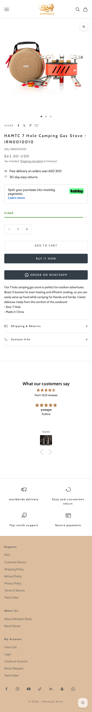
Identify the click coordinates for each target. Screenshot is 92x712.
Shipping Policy (14, 569)
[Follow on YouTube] (29, 689)
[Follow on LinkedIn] (51, 689)
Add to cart (46, 245)
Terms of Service (14, 590)
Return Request (14, 668)
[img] (46, 390)
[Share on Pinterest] (30, 125)
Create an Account (16, 661)
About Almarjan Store (18, 619)
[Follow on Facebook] (6, 689)
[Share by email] (36, 125)
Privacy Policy (12, 583)
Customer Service (15, 562)
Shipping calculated (31, 161)
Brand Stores (12, 626)
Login (7, 654)
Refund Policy (13, 576)
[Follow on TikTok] (40, 689)
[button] (43, 452)
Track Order (11, 597)
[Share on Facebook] (18, 125)
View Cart (10, 647)
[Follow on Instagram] (17, 689)
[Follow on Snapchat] (62, 689)
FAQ (7, 555)
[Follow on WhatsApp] (73, 689)
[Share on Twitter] (24, 125)
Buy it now (46, 258)
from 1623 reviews (46, 395)
